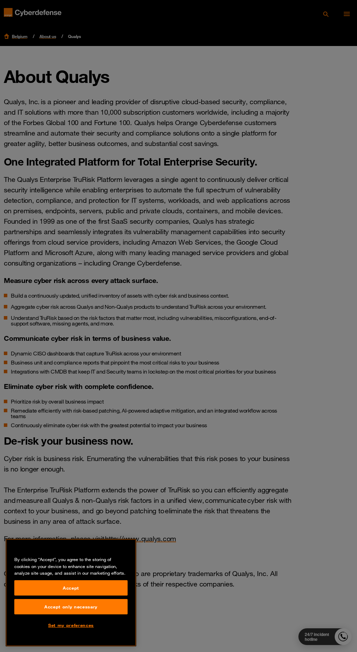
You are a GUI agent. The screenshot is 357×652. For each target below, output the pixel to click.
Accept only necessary (71, 606)
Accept (71, 588)
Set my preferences (71, 625)
